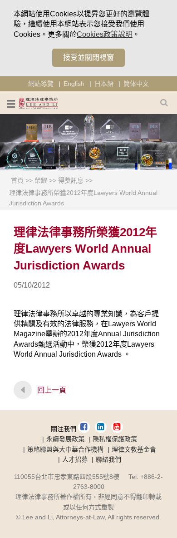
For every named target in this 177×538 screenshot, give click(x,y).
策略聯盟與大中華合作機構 (65, 449)
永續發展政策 (65, 439)
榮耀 (40, 180)
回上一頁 (51, 390)
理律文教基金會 (134, 449)
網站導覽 (41, 83)
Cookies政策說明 (105, 34)
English (74, 83)
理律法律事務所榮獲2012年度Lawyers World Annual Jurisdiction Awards (83, 197)
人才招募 (75, 459)
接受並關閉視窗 (88, 57)
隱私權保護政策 (115, 439)
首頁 (17, 180)
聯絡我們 (108, 459)
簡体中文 (136, 83)
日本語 (103, 83)
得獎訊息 (71, 180)
